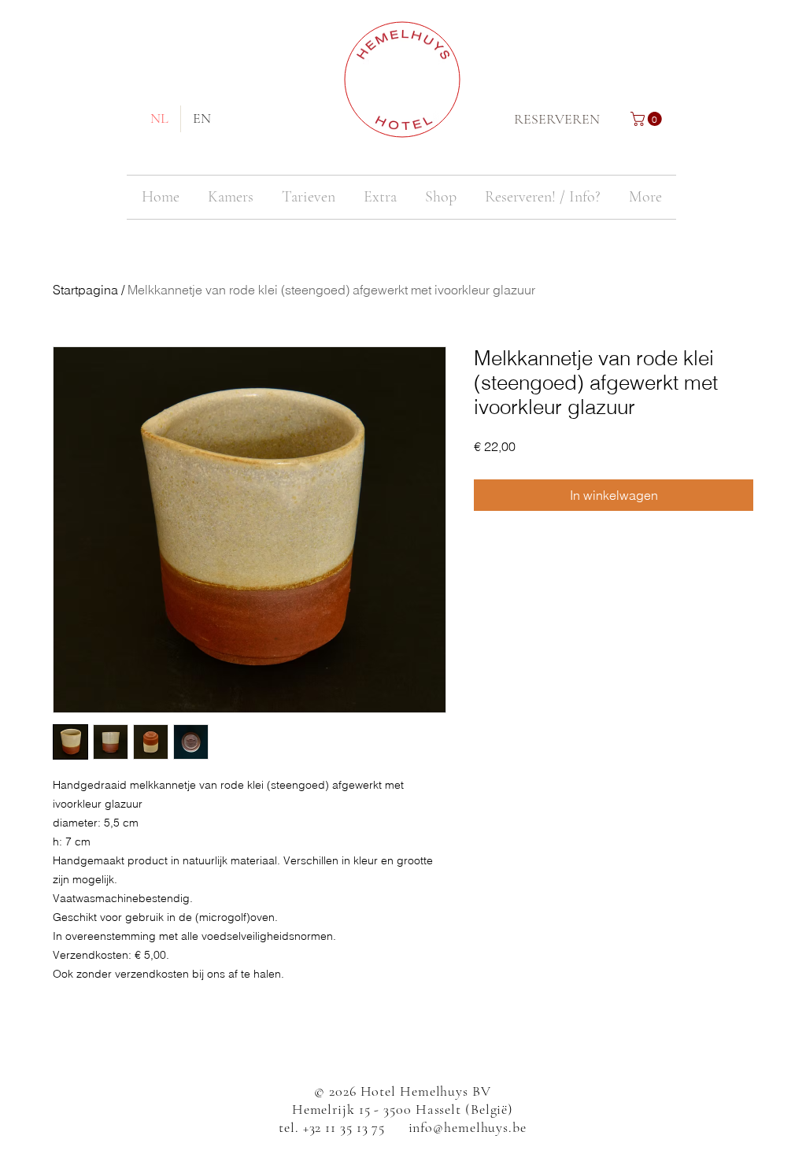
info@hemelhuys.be (468, 1127)
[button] (647, 119)
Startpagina (85, 290)
